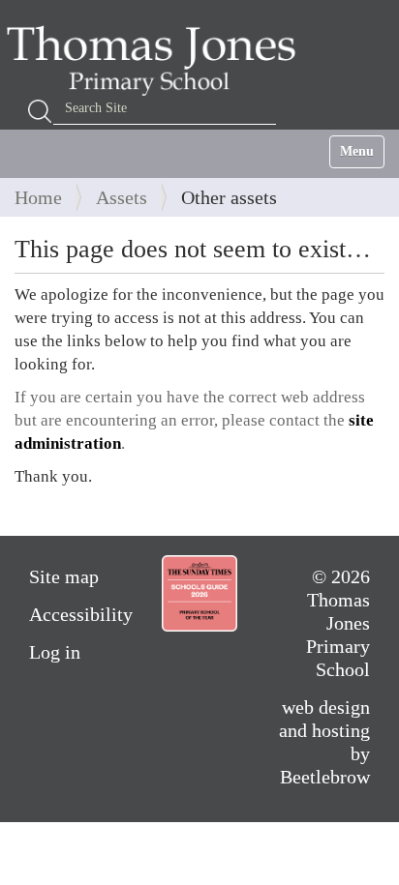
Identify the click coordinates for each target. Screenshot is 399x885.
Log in (54, 652)
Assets (121, 197)
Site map (64, 576)
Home (38, 197)
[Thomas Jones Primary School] (156, 60)
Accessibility (81, 614)
